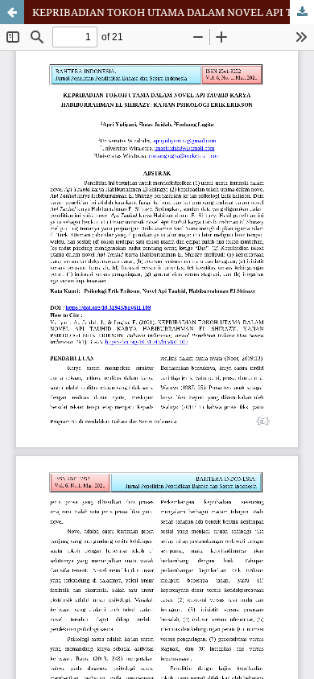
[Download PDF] (302, 12)
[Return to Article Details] (12, 12)
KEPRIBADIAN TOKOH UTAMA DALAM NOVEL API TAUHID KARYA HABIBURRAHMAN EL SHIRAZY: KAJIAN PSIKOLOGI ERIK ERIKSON (173, 12)
